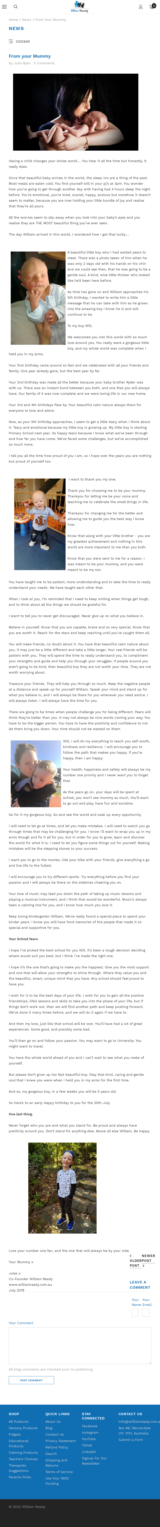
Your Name (136, 1302)
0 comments (44, 63)
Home (13, 20)
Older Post (136, 1263)
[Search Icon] (16, 7)
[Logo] (79, 6)
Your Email (147, 1302)
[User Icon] (141, 7)
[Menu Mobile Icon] (4, 6)
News (26, 20)
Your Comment (21, 1323)
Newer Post (148, 1258)
